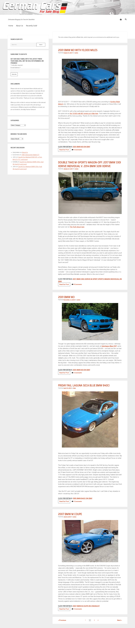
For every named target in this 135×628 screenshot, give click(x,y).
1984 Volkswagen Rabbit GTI (30, 155)
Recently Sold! (31, 26)
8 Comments (78, 284)
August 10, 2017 (68, 52)
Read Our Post (64, 150)
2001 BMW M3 (66, 297)
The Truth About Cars (77, 227)
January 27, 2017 (68, 169)
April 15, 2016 (67, 388)
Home (10, 26)
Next (119, 620)
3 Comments (78, 501)
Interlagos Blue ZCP (109, 346)
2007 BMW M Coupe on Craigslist (86, 606)
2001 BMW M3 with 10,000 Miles (77, 50)
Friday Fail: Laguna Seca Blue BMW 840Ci (84, 385)
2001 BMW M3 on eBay (81, 146)
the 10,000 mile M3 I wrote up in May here (84, 113)
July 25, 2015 (67, 516)
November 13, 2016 (69, 299)
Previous (62, 620)
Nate (74, 388)
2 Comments (78, 373)
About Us (19, 26)
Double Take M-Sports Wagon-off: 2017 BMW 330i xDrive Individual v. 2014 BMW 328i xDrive (89, 164)
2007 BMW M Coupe (70, 514)
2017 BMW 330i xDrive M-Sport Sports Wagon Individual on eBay (90, 280)
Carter (76, 52)
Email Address (16, 67)
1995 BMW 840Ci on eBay (82, 498)
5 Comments (78, 150)
